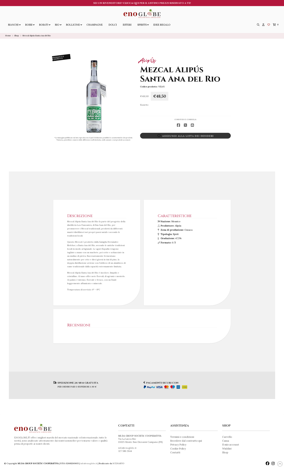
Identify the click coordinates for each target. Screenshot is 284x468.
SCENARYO (118, 463)
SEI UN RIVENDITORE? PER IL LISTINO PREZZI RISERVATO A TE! (142, 3)
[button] (258, 24)
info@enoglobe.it (127, 448)
